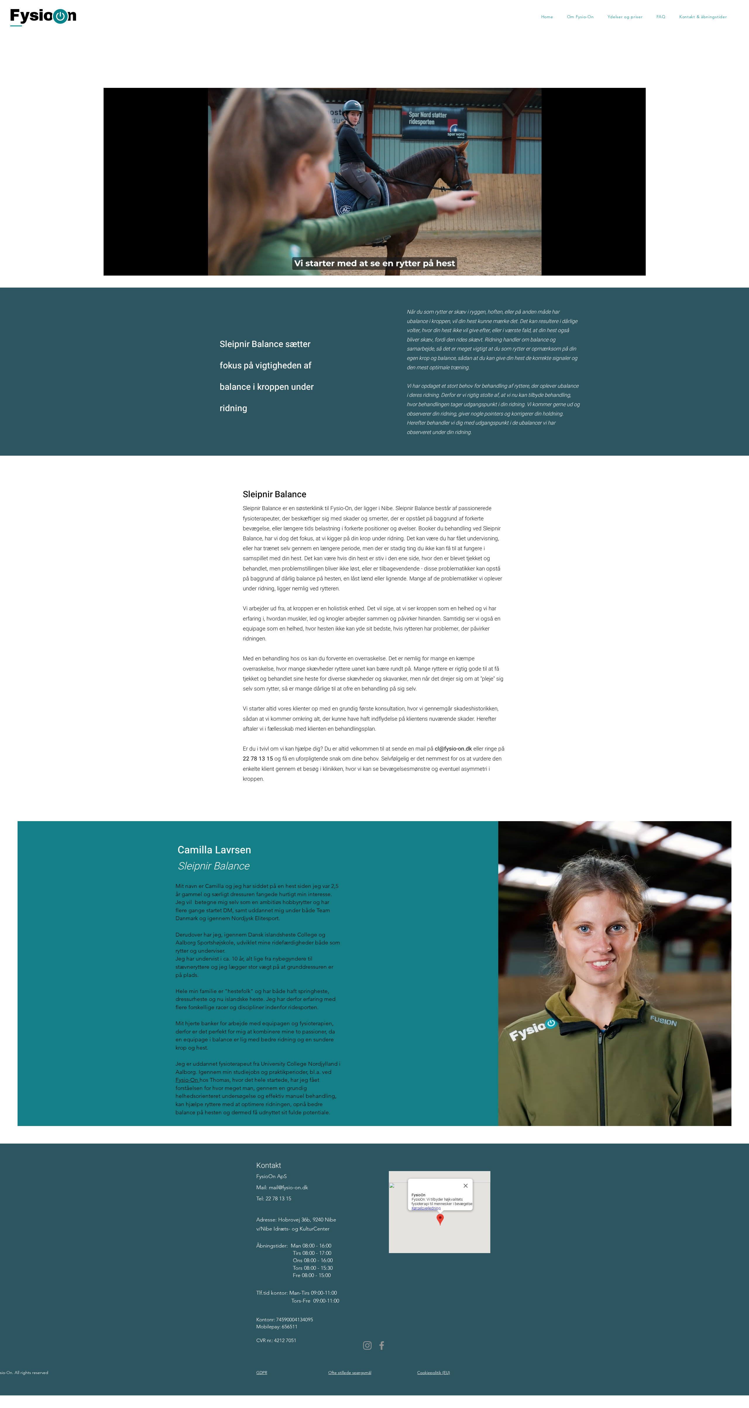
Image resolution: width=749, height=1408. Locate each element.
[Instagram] (367, 1345)
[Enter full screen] (638, 267)
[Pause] (111, 267)
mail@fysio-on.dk (288, 1187)
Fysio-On (188, 1079)
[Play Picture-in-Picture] (628, 267)
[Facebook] (381, 1345)
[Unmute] (121, 267)
